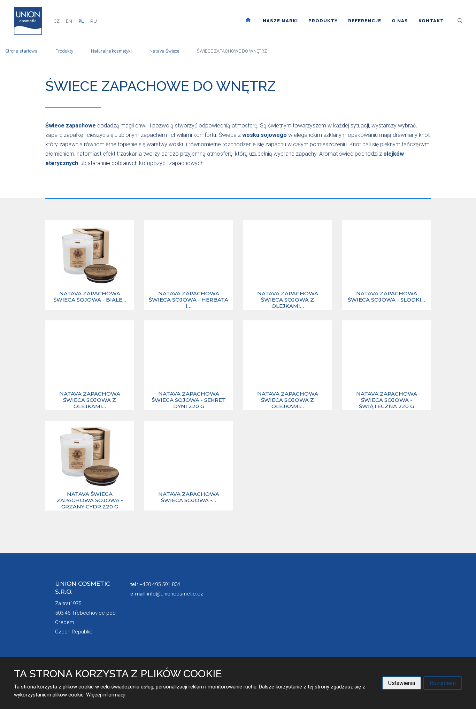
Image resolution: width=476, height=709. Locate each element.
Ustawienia (401, 683)
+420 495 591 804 (159, 584)
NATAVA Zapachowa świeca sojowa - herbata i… (188, 299)
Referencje (364, 20)
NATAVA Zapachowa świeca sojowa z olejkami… (287, 299)
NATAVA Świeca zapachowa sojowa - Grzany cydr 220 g (89, 500)
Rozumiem (443, 683)
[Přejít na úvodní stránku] (28, 21)
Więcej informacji (105, 695)
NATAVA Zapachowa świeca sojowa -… (188, 497)
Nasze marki (280, 20)
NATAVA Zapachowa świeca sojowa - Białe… (89, 296)
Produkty (323, 20)
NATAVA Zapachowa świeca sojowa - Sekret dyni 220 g (189, 400)
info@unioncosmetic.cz (175, 594)
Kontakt (431, 20)
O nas (400, 20)
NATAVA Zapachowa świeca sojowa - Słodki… (386, 296)
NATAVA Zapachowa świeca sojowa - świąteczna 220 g (386, 400)
